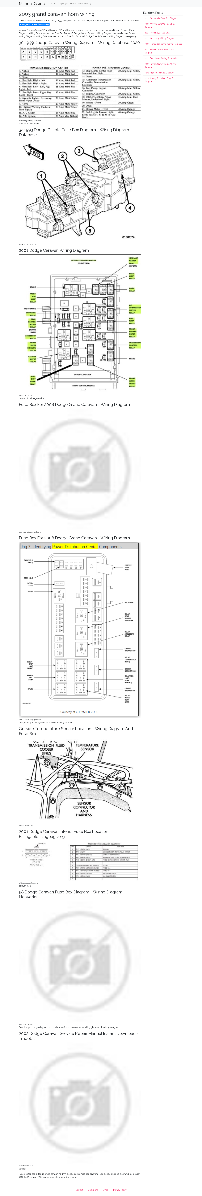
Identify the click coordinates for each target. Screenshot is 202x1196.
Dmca (73, 3)
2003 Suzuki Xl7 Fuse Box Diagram (161, 18)
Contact (52, 3)
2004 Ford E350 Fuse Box (156, 33)
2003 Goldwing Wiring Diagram (159, 38)
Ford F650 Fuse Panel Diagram (159, 73)
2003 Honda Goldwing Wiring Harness (163, 44)
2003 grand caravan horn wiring (34, 24)
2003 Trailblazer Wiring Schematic (161, 58)
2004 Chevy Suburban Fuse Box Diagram (159, 80)
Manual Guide (32, 3)
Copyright (63, 3)
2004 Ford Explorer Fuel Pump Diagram (159, 51)
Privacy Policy (84, 3)
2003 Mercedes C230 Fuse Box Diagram (159, 25)
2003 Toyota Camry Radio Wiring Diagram (160, 65)
